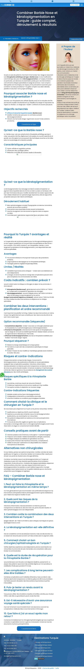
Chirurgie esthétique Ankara (43, 645)
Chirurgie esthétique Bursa (43, 642)
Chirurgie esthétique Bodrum (43, 656)
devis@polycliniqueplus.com (12, 656)
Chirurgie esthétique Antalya (43, 650)
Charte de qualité (48, 668)
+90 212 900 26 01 (11, 648)
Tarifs (57, 668)
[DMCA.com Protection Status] (39, 658)
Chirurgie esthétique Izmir (42, 648)
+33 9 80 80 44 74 (11, 643)
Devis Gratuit (75, 5)
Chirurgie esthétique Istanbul (43, 653)
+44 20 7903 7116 (11, 646)
